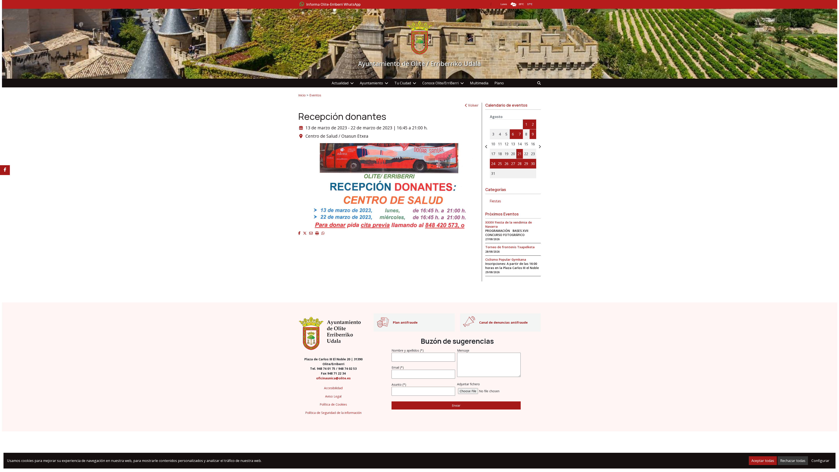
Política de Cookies (333, 404)
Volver (472, 105)
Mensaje (463, 350)
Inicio (302, 95)
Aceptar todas (762, 460)
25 (500, 163)
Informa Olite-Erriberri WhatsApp (333, 4)
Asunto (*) (399, 384)
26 (506, 163)
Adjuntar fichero (468, 384)
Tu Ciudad (402, 83)
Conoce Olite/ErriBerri (440, 83)
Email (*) (398, 367)
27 (513, 163)
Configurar (820, 460)
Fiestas (495, 201)
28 (520, 163)
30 (533, 163)
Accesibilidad (333, 388)
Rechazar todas (792, 460)
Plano (499, 83)
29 (526, 163)
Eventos (315, 95)
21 (520, 153)
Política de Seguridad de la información (333, 413)
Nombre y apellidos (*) (408, 350)
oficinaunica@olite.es (333, 378)
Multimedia (479, 83)
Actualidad (340, 83)
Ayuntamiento (371, 83)
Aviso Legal (333, 396)
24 (493, 163)
